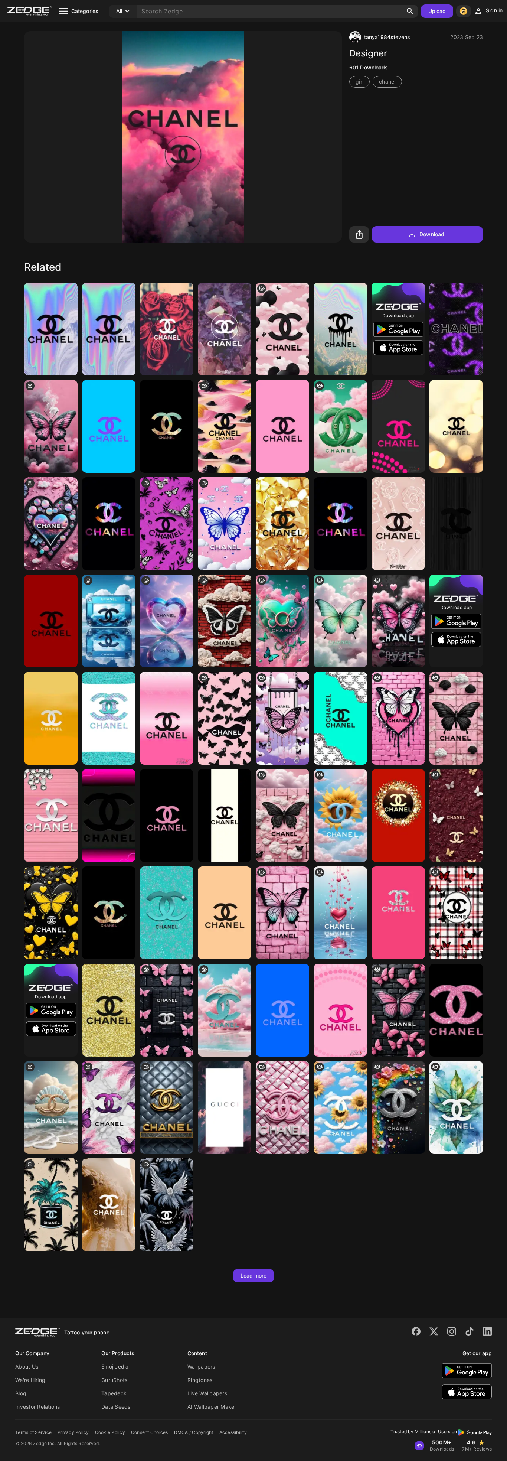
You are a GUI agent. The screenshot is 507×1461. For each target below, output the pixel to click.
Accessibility (233, 1432)
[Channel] (51, 329)
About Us (26, 1366)
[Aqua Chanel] (108, 718)
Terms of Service (33, 1432)
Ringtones (199, 1380)
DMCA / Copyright (193, 1432)
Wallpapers (201, 1366)
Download (431, 234)
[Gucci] (224, 1107)
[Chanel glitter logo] (108, 1010)
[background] (340, 426)
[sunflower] (340, 1107)
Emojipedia (115, 1366)
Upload (437, 11)
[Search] (410, 11)
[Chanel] (108, 329)
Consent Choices (149, 1432)
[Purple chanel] (456, 329)
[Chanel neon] (398, 1107)
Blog (20, 1393)
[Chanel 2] (224, 329)
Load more (254, 1275)
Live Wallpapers (207, 1393)
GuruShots (114, 1380)
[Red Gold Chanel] (398, 815)
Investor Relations (37, 1406)
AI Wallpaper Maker (211, 1406)
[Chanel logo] (166, 1107)
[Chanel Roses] (166, 329)
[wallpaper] (51, 426)
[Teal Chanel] (166, 912)
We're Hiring (30, 1380)
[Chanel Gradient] (166, 718)
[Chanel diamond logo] (51, 815)
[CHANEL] (456, 426)
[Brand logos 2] (456, 1010)
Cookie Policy (110, 1432)
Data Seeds (116, 1406)
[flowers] (340, 815)
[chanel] (108, 426)
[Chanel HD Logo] (340, 329)
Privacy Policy (73, 1432)
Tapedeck (114, 1393)
